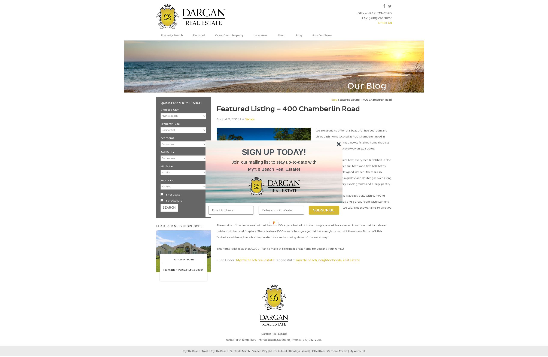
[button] (274, 165)
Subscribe (324, 210)
